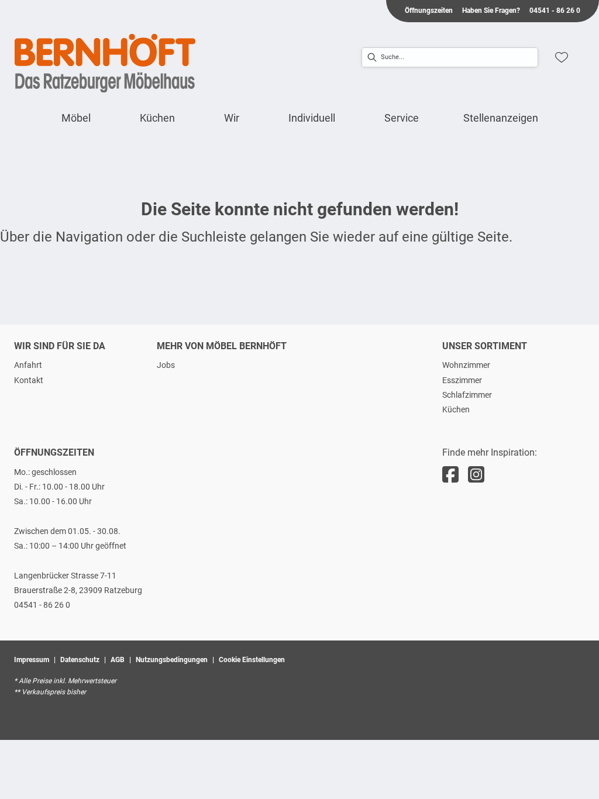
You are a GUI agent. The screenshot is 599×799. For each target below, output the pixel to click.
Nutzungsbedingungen (172, 660)
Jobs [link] (166, 365)
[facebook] (450, 475)
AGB (118, 660)
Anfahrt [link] (28, 365)
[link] (76, 118)
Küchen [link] (456, 409)
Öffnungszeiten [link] (429, 10)
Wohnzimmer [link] (466, 365)
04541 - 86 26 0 (42, 604)
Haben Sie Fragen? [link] (491, 10)
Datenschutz (79, 660)
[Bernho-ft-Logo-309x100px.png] (105, 63)
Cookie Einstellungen (252, 660)
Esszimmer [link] (462, 380)
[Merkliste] (561, 57)
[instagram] (476, 475)
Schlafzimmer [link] (467, 394)
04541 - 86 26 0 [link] (554, 10)
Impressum (31, 660)
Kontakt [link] (28, 380)
